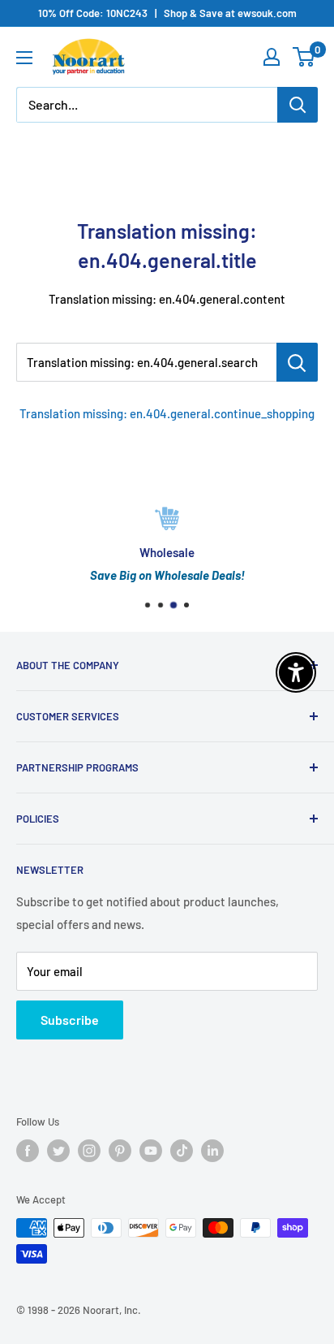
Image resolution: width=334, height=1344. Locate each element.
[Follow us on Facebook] (27, 1150)
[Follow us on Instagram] (89, 1150)
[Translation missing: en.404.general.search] (297, 362)
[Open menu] (24, 57)
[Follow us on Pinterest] (120, 1150)
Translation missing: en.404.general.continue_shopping (167, 413)
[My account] (271, 57)
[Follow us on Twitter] (58, 1150)
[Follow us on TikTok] (181, 1150)
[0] (304, 57)
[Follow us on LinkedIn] (212, 1150)
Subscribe (70, 1019)
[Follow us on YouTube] (150, 1150)
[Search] (297, 105)
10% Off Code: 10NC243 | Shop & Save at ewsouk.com (167, 12)
